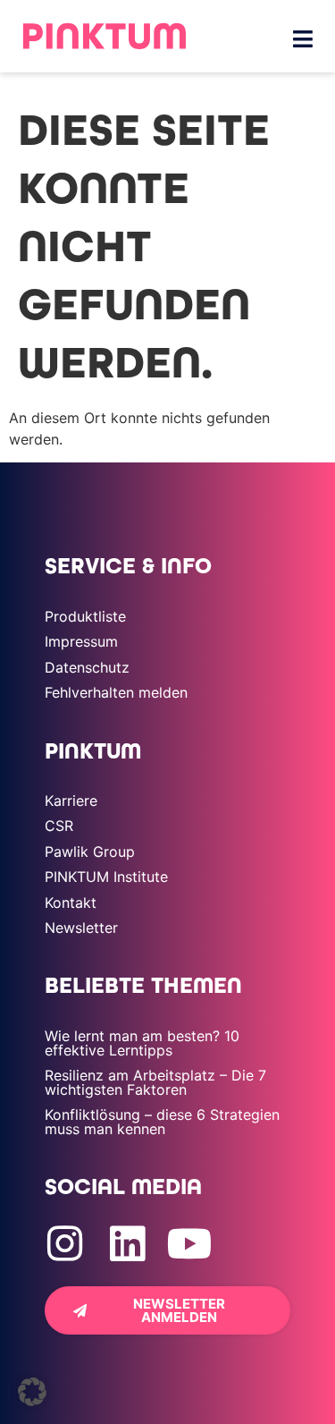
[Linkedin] (127, 1244)
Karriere (71, 800)
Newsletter (81, 928)
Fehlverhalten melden (116, 692)
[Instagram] (65, 1244)
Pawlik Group (90, 851)
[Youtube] (190, 1244)
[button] (32, 1392)
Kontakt (70, 902)
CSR (59, 826)
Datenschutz (87, 667)
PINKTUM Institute (106, 877)
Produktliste (85, 616)
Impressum (81, 641)
